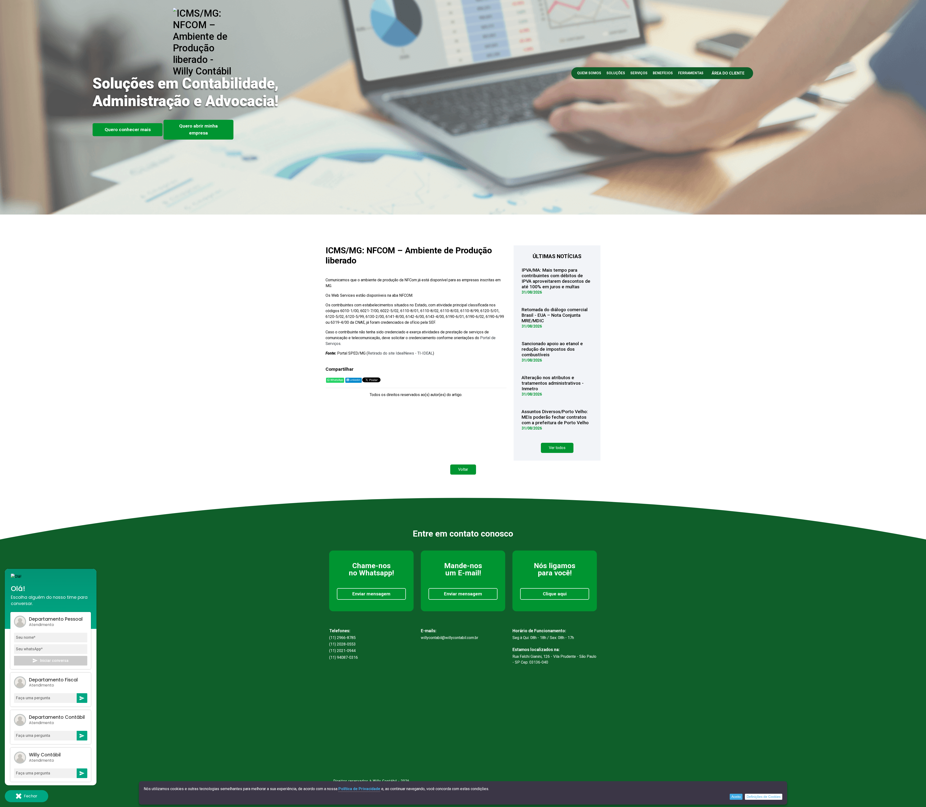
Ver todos (557, 447)
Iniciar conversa (54, 660)
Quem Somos (589, 73)
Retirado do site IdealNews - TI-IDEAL (400, 353)
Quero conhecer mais (128, 129)
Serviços (638, 73)
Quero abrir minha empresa (198, 129)
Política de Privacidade (359, 789)
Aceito (736, 797)
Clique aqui (555, 594)
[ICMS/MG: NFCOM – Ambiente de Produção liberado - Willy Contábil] (203, 41)
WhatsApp (336, 380)
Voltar (463, 469)
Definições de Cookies (764, 797)
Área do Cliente (728, 73)
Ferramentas (690, 73)
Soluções (615, 73)
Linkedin (355, 380)
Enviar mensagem (371, 594)
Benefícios (663, 73)
